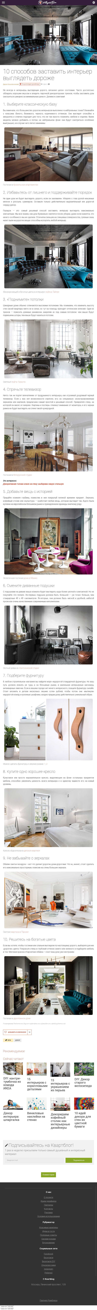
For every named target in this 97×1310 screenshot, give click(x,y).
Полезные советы (48, 1235)
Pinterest (48, 1273)
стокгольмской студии (28, 668)
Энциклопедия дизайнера (30, 84)
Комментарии (48, 1175)
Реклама (48, 1212)
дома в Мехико (30, 578)
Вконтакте (48, 1257)
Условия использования (48, 1216)
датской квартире (32, 850)
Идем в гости (48, 1231)
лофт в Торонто (18, 382)
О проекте (48, 1197)
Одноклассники (48, 1265)
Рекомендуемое (14, 1051)
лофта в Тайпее (52, 292)
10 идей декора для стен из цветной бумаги (83, 1119)
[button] (94, 3)
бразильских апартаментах (26, 185)
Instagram (48, 1269)
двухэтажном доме (22, 1018)
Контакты (48, 1209)
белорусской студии (23, 475)
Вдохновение (48, 1242)
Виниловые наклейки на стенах (36, 1116)
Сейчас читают (13, 1059)
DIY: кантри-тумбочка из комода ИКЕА (12, 1083)
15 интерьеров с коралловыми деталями (37, 1084)
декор (17, 1040)
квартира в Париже (20, 932)
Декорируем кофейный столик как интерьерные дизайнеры (60, 1121)
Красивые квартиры (48, 1227)
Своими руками (48, 1239)
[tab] (48, 2)
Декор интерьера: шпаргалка (11, 1116)
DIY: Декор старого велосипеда (83, 1083)
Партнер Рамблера (48, 1300)
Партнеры (48, 1205)
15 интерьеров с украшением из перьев (60, 1085)
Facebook (48, 1254)
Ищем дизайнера (48, 1201)
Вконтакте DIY (48, 1261)
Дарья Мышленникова (11, 84)
